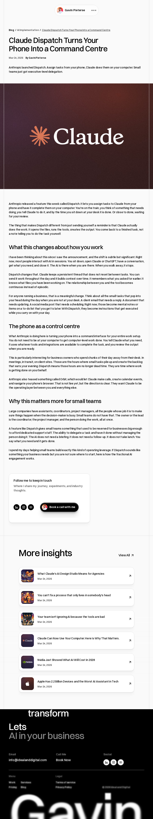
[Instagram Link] (24, 507)
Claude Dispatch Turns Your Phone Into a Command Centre (76, 30)
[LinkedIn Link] (17, 507)
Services (26, 782)
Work (12, 782)
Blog (11, 30)
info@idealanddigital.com (28, 760)
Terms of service (66, 782)
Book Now (63, 760)
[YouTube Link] (31, 507)
